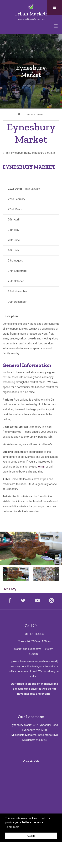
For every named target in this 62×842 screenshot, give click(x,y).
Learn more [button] (12, 827)
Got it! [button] (31, 835)
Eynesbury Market (21, 725)
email (41, 466)
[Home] (31, 6)
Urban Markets (31, 14)
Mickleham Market (22, 735)
